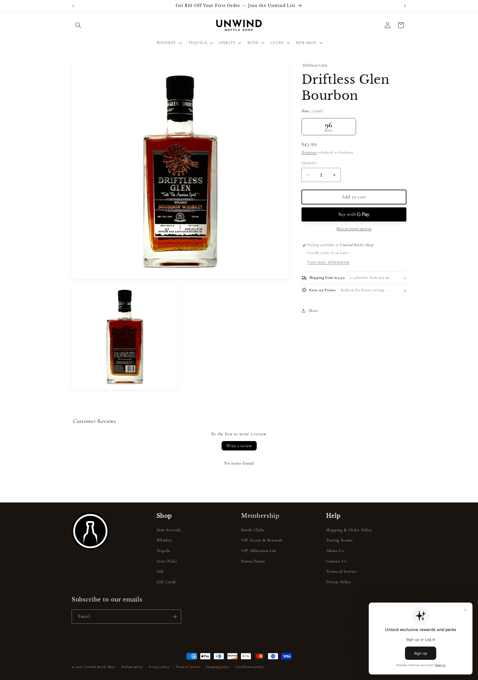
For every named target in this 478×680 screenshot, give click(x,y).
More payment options (354, 229)
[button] (78, 25)
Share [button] (313, 310)
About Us (335, 550)
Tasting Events (339, 540)
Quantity (309, 163)
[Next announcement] (405, 6)
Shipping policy (217, 667)
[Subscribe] (174, 616)
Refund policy (132, 667)
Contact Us (336, 561)
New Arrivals (169, 529)
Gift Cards (166, 581)
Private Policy (338, 581)
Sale (160, 571)
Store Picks (167, 561)
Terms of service (188, 667)
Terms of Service (341, 571)
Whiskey (164, 540)
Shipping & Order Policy (349, 529)
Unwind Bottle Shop (99, 667)
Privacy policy (159, 667)
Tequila (163, 550)
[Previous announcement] (73, 6)
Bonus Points (253, 561)
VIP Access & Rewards (261, 540)
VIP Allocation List (259, 550)
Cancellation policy (249, 667)
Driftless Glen (315, 65)
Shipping (309, 152)
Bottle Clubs (252, 529)
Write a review (239, 446)
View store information (328, 261)
